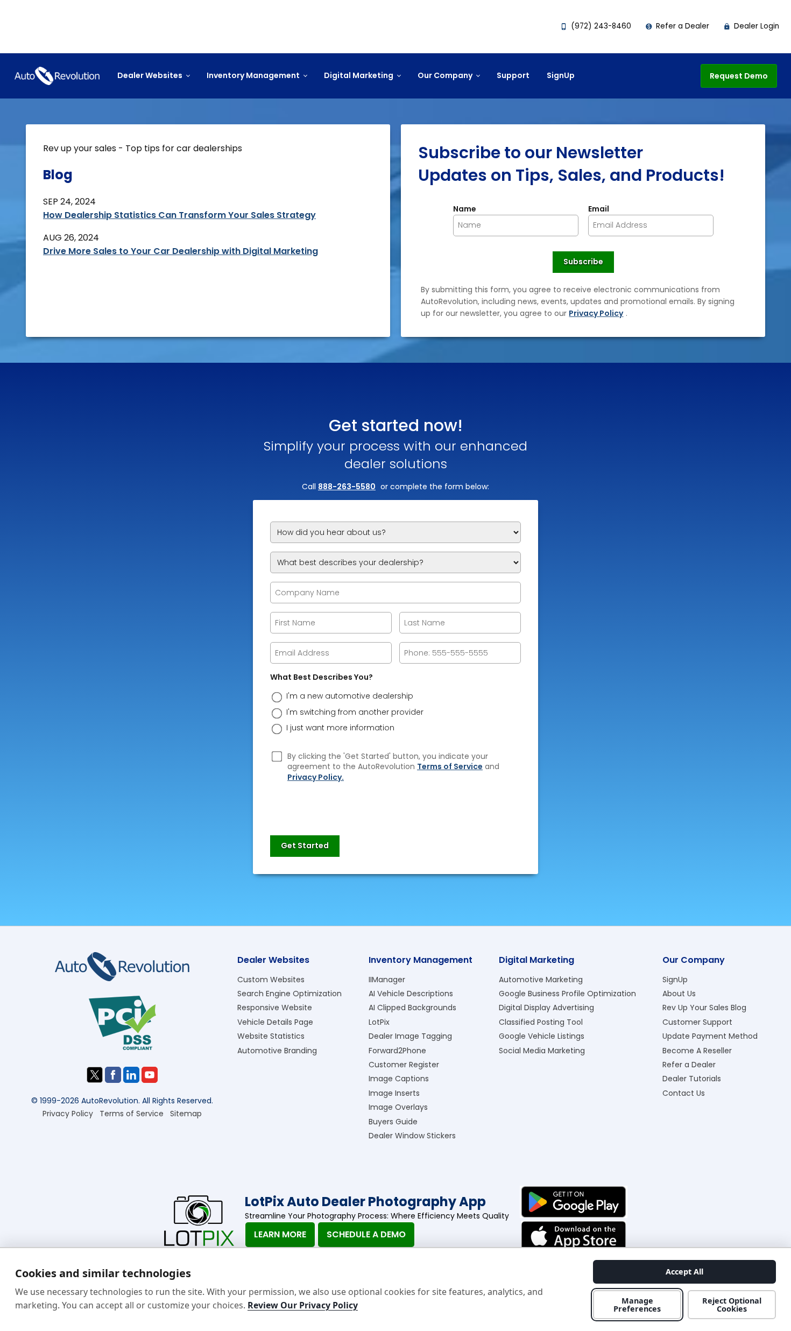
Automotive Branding (277, 1050)
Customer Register (404, 1064)
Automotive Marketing (541, 979)
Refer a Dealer (677, 26)
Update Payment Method (710, 1036)
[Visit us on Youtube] (150, 1075)
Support (513, 75)
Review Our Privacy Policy (303, 1305)
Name (464, 209)
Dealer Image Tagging (410, 1036)
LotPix (379, 1022)
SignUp (561, 75)
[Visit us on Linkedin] (131, 1075)
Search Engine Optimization (289, 993)
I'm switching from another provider (354, 712)
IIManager (387, 979)
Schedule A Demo (366, 1234)
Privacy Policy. (315, 777)
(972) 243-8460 (595, 26)
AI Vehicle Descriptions (411, 993)
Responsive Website (274, 1007)
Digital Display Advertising (546, 1007)
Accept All (684, 1271)
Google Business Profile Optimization (567, 993)
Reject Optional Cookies (731, 1304)
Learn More (280, 1234)
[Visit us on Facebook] (113, 1075)
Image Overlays (398, 1107)
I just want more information (340, 728)
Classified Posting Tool (541, 1022)
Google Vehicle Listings (541, 1036)
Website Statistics (271, 1036)
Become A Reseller (697, 1050)
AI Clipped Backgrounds (412, 1007)
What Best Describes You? (321, 677)
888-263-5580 (347, 486)
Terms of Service (450, 767)
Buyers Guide (393, 1121)
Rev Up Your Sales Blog (704, 1007)
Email (598, 209)
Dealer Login (751, 26)
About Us (679, 993)
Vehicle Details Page (275, 1022)
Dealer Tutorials (691, 1078)
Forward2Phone (397, 1050)
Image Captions (399, 1078)
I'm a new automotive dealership (349, 696)
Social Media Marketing (542, 1050)
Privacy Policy (596, 313)
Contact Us (683, 1093)
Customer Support (697, 1022)
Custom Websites (271, 979)
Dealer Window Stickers (412, 1135)
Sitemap (186, 1113)
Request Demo (739, 76)
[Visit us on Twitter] (95, 1075)
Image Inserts (394, 1093)
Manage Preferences (637, 1304)
